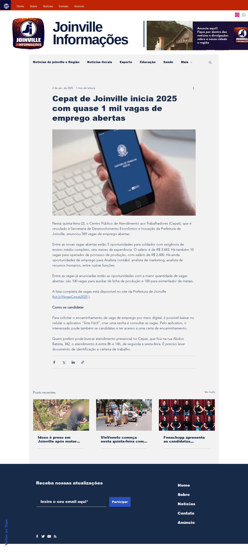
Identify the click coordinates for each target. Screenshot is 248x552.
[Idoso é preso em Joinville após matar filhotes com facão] (61, 415)
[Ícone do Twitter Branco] (43, 536)
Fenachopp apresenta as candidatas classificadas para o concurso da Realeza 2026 (184, 439)
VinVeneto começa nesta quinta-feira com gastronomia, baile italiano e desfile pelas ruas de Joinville (122, 439)
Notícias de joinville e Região (56, 62)
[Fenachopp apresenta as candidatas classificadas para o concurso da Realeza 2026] (187, 415)
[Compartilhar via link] (82, 362)
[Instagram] (237, 15)
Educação (148, 62)
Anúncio (186, 522)
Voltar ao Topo (6, 532)
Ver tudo (210, 392)
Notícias (186, 504)
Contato (186, 513)
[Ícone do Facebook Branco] (37, 536)
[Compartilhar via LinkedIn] (73, 362)
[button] (210, 62)
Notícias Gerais (99, 62)
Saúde (168, 62)
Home (184, 485)
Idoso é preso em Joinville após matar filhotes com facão (57, 439)
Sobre (184, 494)
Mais (184, 62)
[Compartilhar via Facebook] (54, 362)
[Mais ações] (193, 88)
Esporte (126, 62)
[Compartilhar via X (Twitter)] (63, 362)
